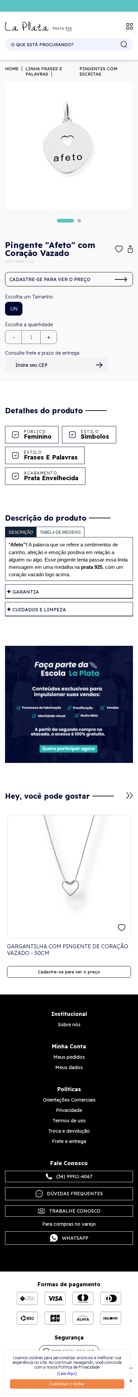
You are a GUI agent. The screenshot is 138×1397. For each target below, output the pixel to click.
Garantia (25, 592)
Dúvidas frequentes (75, 1194)
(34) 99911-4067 (74, 1176)
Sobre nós (69, 1025)
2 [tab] (79, 221)
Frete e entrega (69, 1141)
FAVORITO (122, 928)
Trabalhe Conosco (74, 1211)
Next (129, 795)
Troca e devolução (69, 1131)
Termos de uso (69, 1121)
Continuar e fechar (67, 1383)
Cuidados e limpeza (39, 610)
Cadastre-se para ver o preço (49, 279)
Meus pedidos (69, 1057)
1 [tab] (65, 221)
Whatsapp (75, 1238)
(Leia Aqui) (67, 1373)
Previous (121, 799)
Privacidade (69, 1110)
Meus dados (69, 1067)
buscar (124, 44)
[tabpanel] (69, 145)
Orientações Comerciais (69, 1100)
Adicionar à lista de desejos (119, 249)
